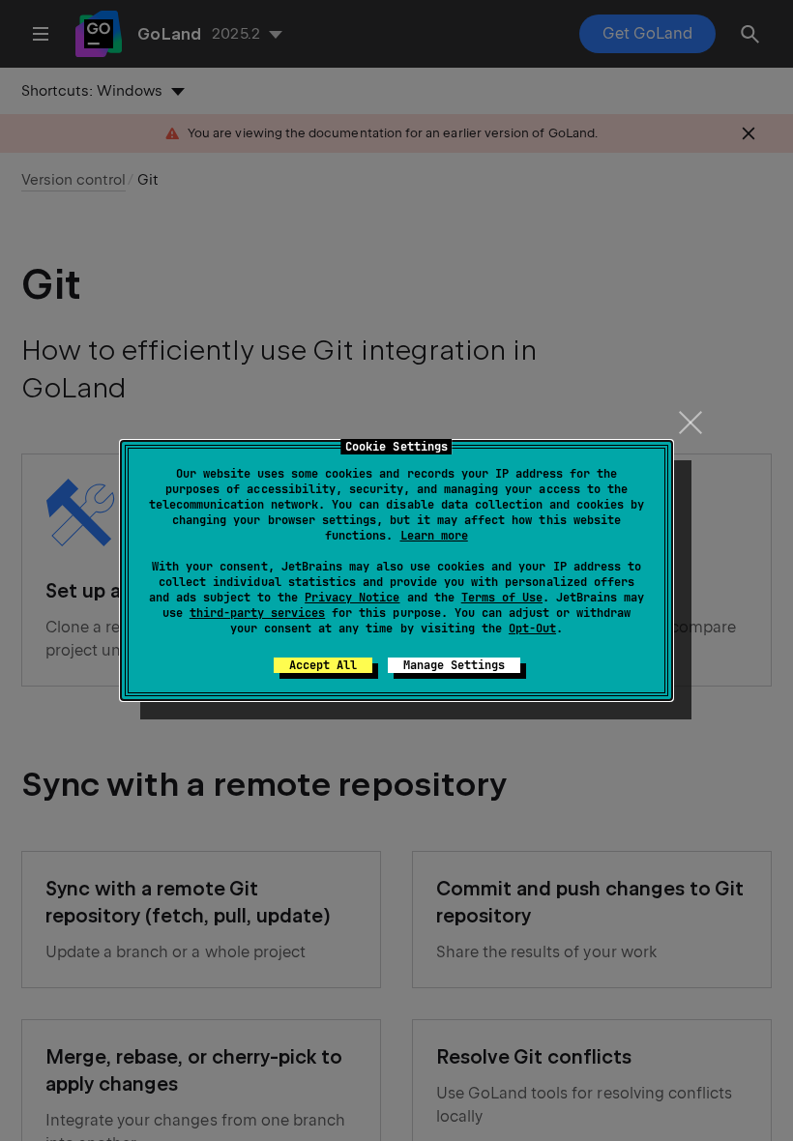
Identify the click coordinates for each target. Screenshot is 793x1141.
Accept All (323, 665)
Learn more (434, 535)
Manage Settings (454, 665)
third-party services (257, 613)
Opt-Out (532, 628)
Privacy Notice (352, 597)
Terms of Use (502, 597)
